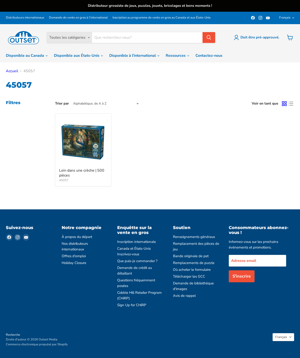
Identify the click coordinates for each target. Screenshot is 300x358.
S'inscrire (241, 276)
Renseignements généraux (194, 236)
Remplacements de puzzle (193, 262)
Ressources (176, 55)
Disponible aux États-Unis (77, 55)
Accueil (12, 71)
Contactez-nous (208, 55)
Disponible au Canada (25, 55)
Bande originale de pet (191, 256)
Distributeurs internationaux (25, 17)
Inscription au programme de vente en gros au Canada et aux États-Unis (161, 17)
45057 (63, 180)
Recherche (13, 335)
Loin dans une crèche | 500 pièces (81, 173)
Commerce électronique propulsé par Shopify (37, 344)
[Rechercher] (208, 37)
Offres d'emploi (74, 256)
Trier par (62, 104)
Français (284, 17)
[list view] (291, 103)
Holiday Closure (74, 262)
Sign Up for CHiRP (131, 305)
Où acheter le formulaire (192, 269)
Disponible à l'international (133, 55)
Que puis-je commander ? (137, 261)
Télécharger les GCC (189, 276)
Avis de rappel (184, 295)
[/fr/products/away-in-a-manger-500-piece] (83, 141)
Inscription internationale (136, 241)
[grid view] (284, 103)
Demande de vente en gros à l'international (78, 17)
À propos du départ (77, 236)
